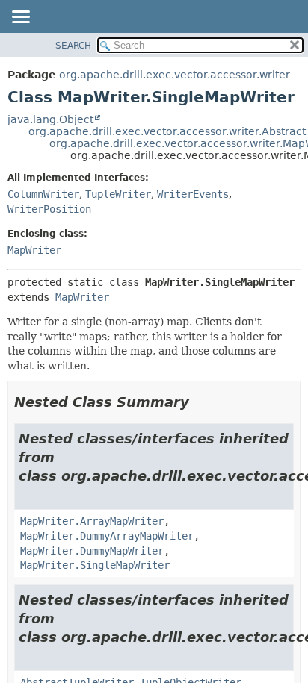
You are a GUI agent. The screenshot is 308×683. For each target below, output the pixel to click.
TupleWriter (118, 194)
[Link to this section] (200, 402)
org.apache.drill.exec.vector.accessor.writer (174, 75)
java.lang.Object (50, 119)
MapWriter (34, 250)
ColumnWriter (43, 194)
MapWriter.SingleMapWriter (95, 565)
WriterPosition (49, 209)
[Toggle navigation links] (20, 17)
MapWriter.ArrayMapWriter (92, 521)
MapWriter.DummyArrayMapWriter (107, 536)
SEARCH (73, 45)
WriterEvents (193, 194)
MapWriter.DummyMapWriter (92, 551)
